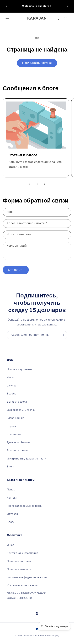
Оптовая (12, 514)
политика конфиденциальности (27, 577)
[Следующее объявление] (67, 6)
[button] (7, 18)
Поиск (11, 489)
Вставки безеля (17, 402)
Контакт (12, 497)
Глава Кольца (15, 418)
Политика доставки (19, 561)
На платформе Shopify (47, 636)
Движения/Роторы (18, 442)
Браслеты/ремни (18, 450)
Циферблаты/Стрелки (21, 410)
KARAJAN (29, 636)
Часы (10, 377)
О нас (10, 545)
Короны (12, 426)
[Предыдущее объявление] (6, 6)
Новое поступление (19, 369)
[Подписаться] (63, 335)
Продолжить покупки (37, 63)
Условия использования (22, 585)
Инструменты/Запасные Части (26, 458)
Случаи (12, 385)
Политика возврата (19, 569)
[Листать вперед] (45, 184)
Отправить (15, 270)
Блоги (10, 466)
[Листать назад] (29, 184)
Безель (11, 393)
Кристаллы (14, 434)
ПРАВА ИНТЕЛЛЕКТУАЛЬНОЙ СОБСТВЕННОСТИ (26, 595)
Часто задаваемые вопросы (24, 506)
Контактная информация (22, 553)
